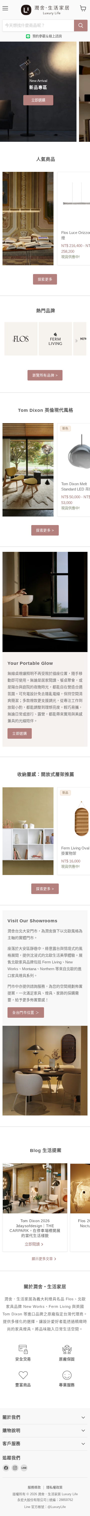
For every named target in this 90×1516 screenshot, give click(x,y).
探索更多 (45, 279)
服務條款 (34, 1487)
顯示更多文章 (43, 1259)
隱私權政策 (54, 1487)
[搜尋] (81, 25)
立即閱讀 (33, 1244)
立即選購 (38, 100)
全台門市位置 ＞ (25, 1012)
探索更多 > (45, 530)
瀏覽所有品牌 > (45, 375)
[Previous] (14, 341)
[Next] (76, 341)
